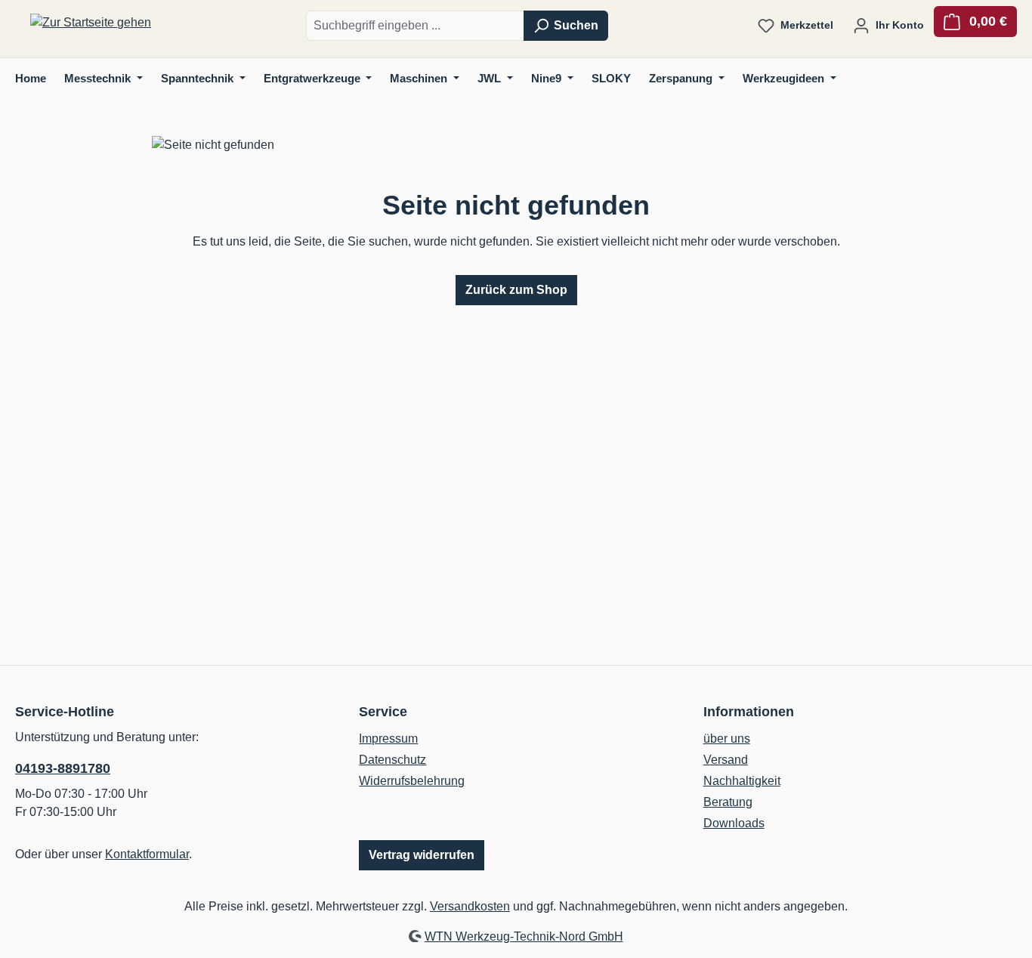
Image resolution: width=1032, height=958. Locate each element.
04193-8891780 (62, 768)
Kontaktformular (147, 854)
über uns (726, 738)
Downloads (734, 823)
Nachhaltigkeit (741, 780)
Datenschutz (392, 759)
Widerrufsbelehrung (412, 780)
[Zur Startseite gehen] (90, 23)
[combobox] (415, 26)
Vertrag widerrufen (421, 854)
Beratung (727, 802)
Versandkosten (470, 906)
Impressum (388, 738)
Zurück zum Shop (516, 289)
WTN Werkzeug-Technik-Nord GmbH (524, 936)
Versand (725, 759)
